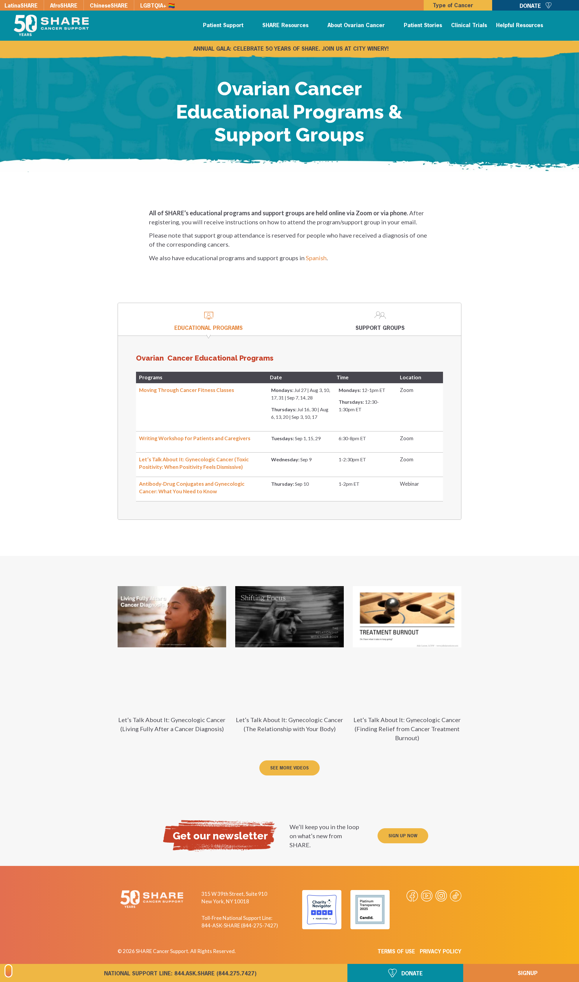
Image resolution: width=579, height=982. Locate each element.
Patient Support (223, 25)
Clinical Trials (469, 25)
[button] (564, 26)
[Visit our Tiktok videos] (455, 895)
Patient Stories (423, 25)
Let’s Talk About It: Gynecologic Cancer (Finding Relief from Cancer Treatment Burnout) (407, 728)
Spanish (316, 257)
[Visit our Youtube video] (426, 895)
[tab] (208, 319)
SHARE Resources (285, 25)
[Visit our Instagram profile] (441, 895)
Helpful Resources (519, 25)
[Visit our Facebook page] (412, 895)
